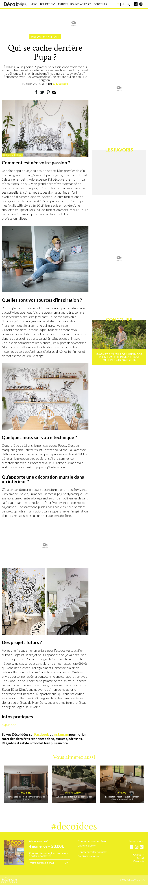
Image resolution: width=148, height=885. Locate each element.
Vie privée (138, 861)
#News (36, 36)
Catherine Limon (87, 845)
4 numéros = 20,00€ (46, 846)
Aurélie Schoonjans (88, 856)
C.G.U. (140, 858)
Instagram (61, 734)
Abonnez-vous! (38, 841)
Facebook (41, 734)
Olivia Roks (60, 83)
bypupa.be (9, 725)
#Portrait (51, 36)
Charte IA (138, 854)
